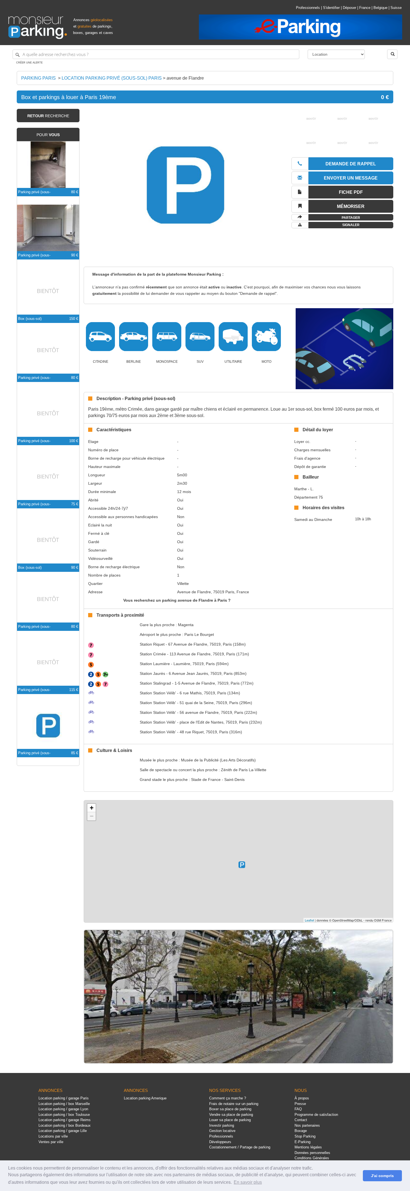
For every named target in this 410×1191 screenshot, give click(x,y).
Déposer (349, 8)
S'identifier (331, 8)
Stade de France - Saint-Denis (218, 779)
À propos (302, 1098)
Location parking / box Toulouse (64, 1114)
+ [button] (91, 807)
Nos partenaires (307, 1125)
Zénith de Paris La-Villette (243, 770)
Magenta (186, 625)
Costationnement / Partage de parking (239, 1147)
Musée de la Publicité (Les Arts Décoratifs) (218, 760)
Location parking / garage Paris (63, 1098)
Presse (300, 1104)
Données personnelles (312, 1153)
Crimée (153, 654)
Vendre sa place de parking (231, 1114)
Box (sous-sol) (30, 319)
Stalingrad (155, 683)
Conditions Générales (312, 1158)
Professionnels (308, 8)
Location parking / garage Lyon (63, 1109)
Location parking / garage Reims (64, 1120)
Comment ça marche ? (227, 1098)
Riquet (152, 644)
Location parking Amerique (145, 1098)
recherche (48, 116)
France (364, 8)
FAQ (298, 1109)
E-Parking (302, 1142)
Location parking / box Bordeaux (64, 1125)
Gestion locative (222, 1131)
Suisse (396, 8)
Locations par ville (53, 1136)
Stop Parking (305, 1136)
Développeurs (220, 1142)
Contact (301, 1120)
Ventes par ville (50, 1142)
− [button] (91, 816)
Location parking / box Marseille (64, 1104)
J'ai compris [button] (382, 1175)
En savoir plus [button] (248, 1182)
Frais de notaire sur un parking (233, 1104)
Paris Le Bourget (199, 634)
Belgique (380, 8)
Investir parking (221, 1125)
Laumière (155, 663)
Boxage (301, 1131)
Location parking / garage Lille (62, 1131)
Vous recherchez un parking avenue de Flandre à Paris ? (177, 600)
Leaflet (309, 920)
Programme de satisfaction (316, 1114)
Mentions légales (308, 1147)
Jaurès (152, 673)
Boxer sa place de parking (230, 1109)
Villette (183, 583)
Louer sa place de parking (230, 1120)
